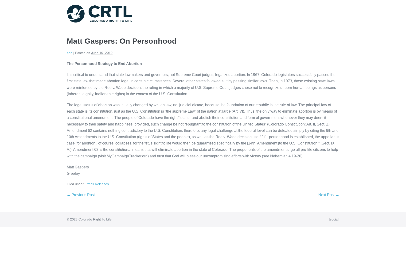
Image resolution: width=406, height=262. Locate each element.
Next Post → (328, 195)
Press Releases (97, 184)
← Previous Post (81, 195)
